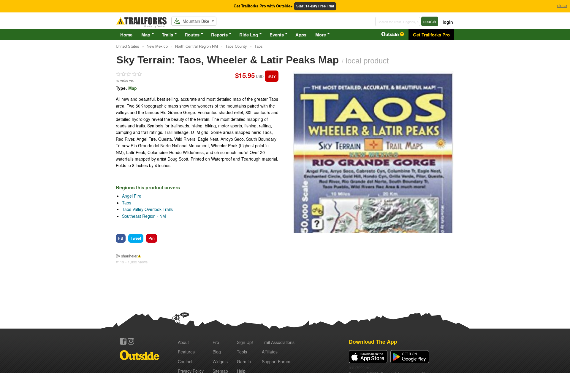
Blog (217, 352)
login (448, 22)
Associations (278, 342)
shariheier (129, 256)
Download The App (373, 341)
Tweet (136, 238)
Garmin (244, 361)
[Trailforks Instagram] (131, 341)
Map (145, 34)
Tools (242, 352)
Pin (151, 238)
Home (126, 34)
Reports (219, 34)
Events (277, 34)
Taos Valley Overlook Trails (147, 209)
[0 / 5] (129, 74)
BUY (271, 76)
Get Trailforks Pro (431, 34)
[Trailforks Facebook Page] (123, 341)
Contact (185, 361)
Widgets (220, 361)
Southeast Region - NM (144, 216)
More (320, 34)
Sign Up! (245, 342)
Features (186, 352)
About (183, 342)
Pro (216, 342)
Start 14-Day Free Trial (315, 6)
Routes (192, 34)
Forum (276, 361)
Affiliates (270, 352)
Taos (126, 203)
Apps (300, 34)
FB (120, 238)
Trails (167, 34)
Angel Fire (131, 196)
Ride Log (248, 34)
